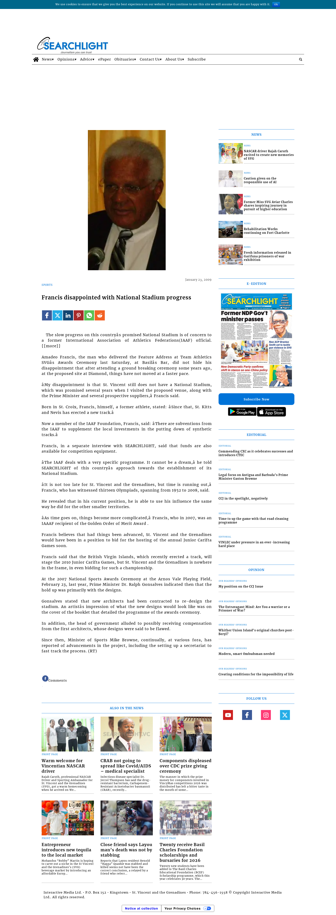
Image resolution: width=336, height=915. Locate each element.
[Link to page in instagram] (266, 715)
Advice (86, 59)
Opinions (66, 59)
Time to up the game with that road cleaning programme (254, 520)
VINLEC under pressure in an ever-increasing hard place (254, 544)
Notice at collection (141, 908)
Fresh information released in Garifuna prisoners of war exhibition (267, 256)
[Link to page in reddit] (100, 315)
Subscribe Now (256, 399)
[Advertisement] (168, 94)
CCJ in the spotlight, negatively (243, 498)
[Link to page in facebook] (47, 315)
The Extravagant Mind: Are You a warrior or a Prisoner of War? (254, 608)
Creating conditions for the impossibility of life (256, 674)
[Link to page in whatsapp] (89, 315)
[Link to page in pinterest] (79, 315)
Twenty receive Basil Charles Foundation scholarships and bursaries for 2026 (182, 852)
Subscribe (197, 59)
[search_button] (300, 59)
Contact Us (150, 59)
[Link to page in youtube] (228, 715)
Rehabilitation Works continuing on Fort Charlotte (267, 231)
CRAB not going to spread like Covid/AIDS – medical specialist (126, 766)
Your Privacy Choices (182, 908)
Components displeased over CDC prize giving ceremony (186, 766)
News (47, 59)
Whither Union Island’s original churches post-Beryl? (256, 632)
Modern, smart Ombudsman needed (247, 654)
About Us (173, 59)
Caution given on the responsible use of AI (260, 180)
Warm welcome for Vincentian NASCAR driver (63, 766)
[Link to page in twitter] (57, 315)
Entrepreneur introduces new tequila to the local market (66, 850)
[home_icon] (36, 59)
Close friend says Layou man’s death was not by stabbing (126, 850)
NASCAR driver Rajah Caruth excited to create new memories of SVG (269, 155)
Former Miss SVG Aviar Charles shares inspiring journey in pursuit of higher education (268, 205)
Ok (276, 4)
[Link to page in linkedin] (68, 315)
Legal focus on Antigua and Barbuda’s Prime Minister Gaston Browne (253, 476)
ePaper (104, 59)
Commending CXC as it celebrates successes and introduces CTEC (256, 453)
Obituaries (124, 59)
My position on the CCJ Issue (241, 586)
